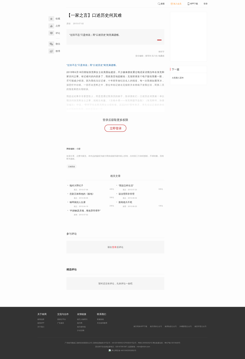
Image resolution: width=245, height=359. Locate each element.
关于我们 (40, 326)
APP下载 (194, 3)
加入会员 (177, 3)
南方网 (79, 323)
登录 (206, 3)
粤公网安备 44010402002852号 (124, 350)
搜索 (163, 3)
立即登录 (116, 128)
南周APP (40, 323)
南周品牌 (40, 319)
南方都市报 (81, 326)
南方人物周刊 (82, 319)
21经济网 (80, 330)
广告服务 (60, 323)
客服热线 (100, 319)
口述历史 (71, 166)
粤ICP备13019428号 (172, 342)
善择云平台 (61, 319)
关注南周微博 (102, 323)
